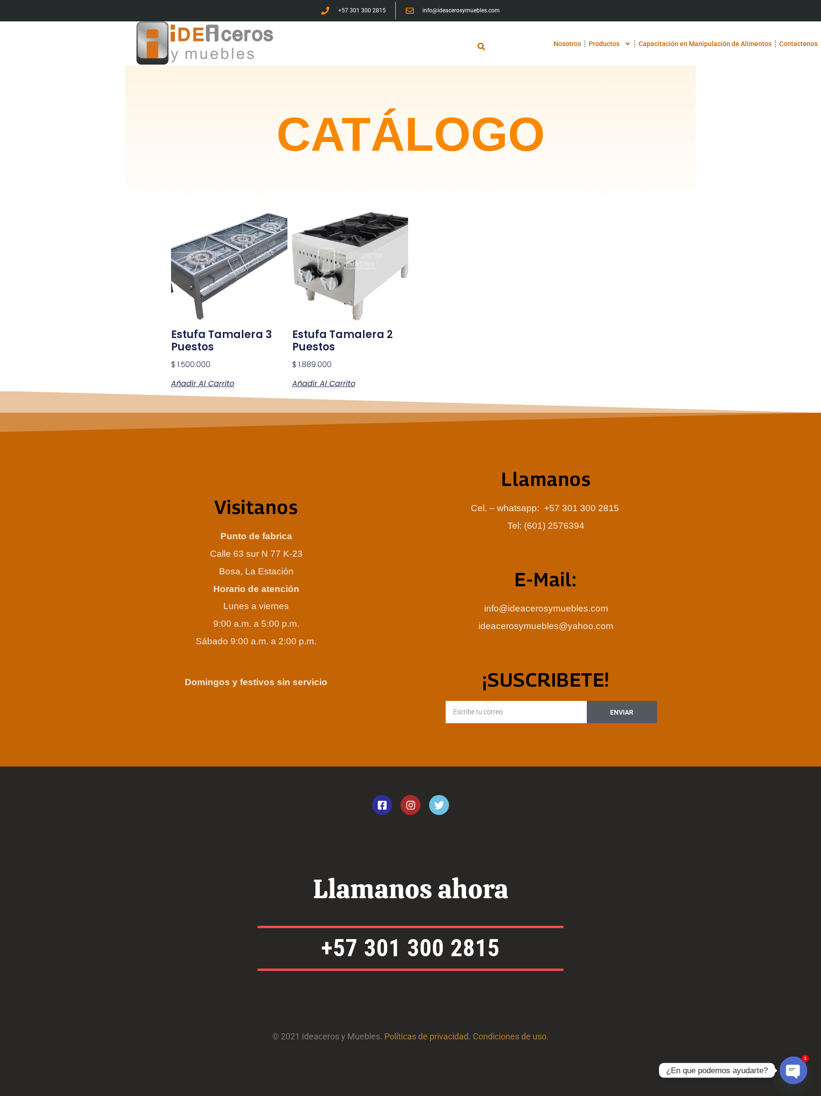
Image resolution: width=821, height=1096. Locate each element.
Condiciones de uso (509, 1036)
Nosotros (567, 44)
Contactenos (798, 44)
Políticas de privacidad (426, 1036)
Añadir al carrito (202, 384)
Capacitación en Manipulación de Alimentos (705, 44)
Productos (604, 44)
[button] (481, 46)
